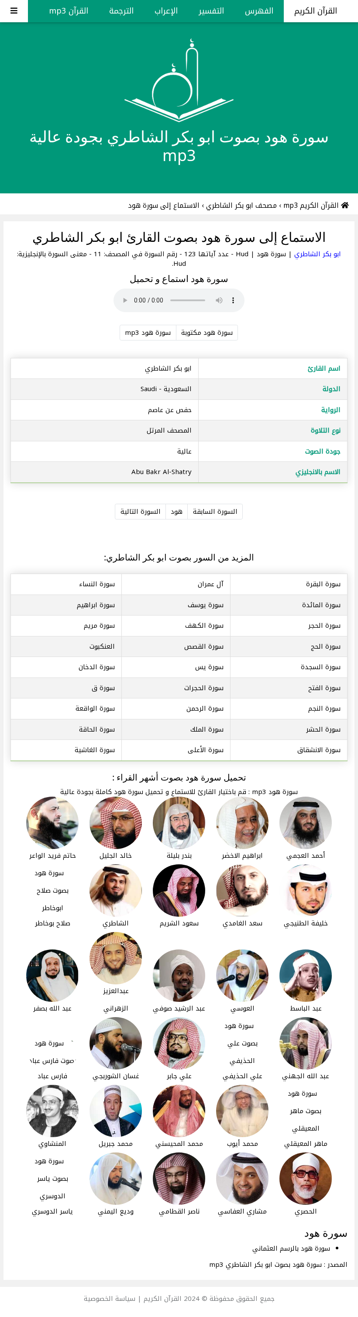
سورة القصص (204, 646)
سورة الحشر (323, 729)
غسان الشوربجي (116, 1076)
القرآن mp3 (68, 10)
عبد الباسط (306, 1008)
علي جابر (179, 1076)
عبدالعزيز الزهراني (116, 999)
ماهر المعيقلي (305, 1144)
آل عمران (211, 584)
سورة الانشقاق (319, 750)
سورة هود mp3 (148, 333)
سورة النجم (324, 708)
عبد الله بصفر (52, 1008)
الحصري (306, 1211)
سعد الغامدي (242, 923)
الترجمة (121, 10)
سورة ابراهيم (96, 605)
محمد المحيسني (179, 1144)
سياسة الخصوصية (109, 1299)
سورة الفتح (324, 688)
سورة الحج (326, 646)
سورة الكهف (204, 625)
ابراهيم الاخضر (242, 855)
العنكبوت (102, 646)
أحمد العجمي (305, 855)
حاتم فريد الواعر (52, 855)
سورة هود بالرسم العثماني (291, 1248)
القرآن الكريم (317, 10)
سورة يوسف (206, 605)
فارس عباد (52, 1076)
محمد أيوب (242, 1144)
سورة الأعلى (206, 750)
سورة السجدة (321, 667)
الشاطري (116, 923)
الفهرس (259, 10)
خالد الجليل (116, 855)
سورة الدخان (97, 667)
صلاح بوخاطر (52, 923)
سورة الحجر (324, 625)
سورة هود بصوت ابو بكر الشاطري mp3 (265, 1265)
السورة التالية (140, 511)
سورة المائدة (321, 605)
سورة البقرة (323, 584)
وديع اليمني (116, 1211)
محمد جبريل (116, 1144)
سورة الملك (207, 729)
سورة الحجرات (204, 688)
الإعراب (166, 10)
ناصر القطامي (179, 1211)
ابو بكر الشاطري (316, 254)
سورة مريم (99, 625)
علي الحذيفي (242, 1076)
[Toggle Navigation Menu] (14, 11)
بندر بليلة (179, 855)
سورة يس (209, 667)
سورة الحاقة (97, 729)
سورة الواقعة (95, 708)
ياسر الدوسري (52, 1211)
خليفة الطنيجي (306, 923)
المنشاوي (52, 1144)
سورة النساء (97, 584)
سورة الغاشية (95, 750)
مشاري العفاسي (242, 1211)
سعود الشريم (179, 923)
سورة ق (103, 688)
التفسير (211, 10)
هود (176, 511)
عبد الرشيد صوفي (179, 1008)
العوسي (243, 1008)
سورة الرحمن (205, 708)
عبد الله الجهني (305, 1076)
